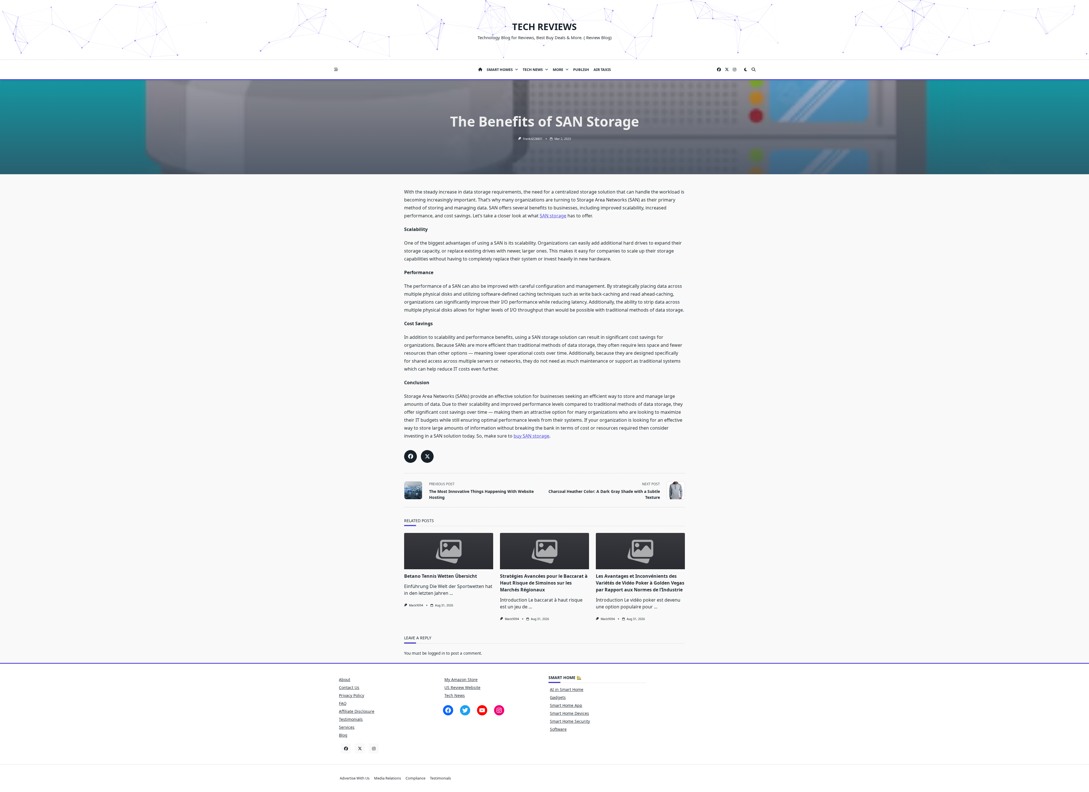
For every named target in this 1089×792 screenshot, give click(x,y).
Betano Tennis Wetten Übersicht (440, 576)
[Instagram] (734, 69)
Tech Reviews (544, 26)
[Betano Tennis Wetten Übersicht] (448, 551)
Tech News (533, 69)
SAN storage (553, 216)
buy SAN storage (531, 436)
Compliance (415, 778)
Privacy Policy (351, 695)
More (558, 69)
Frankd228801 (533, 139)
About (344, 679)
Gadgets (558, 697)
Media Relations (387, 778)
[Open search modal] (753, 69)
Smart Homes (500, 69)
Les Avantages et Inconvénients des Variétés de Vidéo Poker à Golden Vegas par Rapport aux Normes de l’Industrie (640, 583)
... (451, 593)
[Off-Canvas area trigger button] (336, 69)
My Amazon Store (461, 679)
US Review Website (462, 687)
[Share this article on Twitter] (427, 456)
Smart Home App (566, 705)
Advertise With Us (355, 778)
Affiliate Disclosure (356, 711)
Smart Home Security (570, 721)
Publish (581, 69)
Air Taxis (602, 69)
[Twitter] (727, 69)
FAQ (343, 703)
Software (558, 729)
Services (346, 727)
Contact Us (349, 687)
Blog (343, 735)
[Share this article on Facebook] (410, 456)
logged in (436, 653)
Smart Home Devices (569, 713)
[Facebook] (719, 69)
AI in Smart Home (566, 689)
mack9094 (416, 605)
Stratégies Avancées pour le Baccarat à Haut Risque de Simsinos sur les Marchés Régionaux (544, 583)
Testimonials (351, 719)
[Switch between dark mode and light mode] (745, 69)
